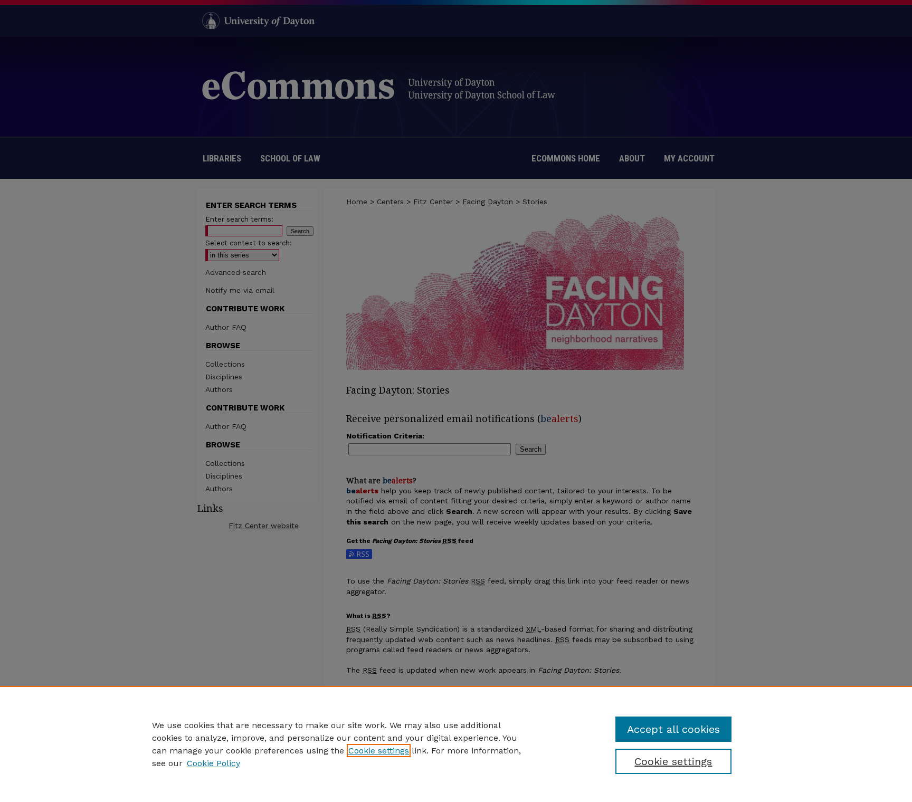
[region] (456, 744)
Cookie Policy (213, 763)
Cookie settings (378, 751)
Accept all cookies (673, 729)
